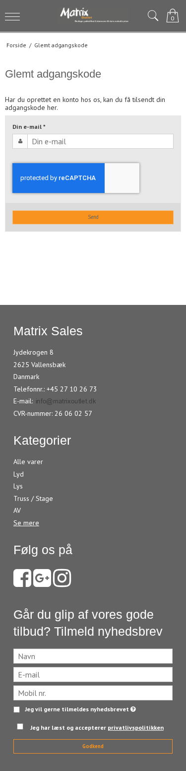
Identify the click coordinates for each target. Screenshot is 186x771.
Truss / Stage (33, 498)
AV (17, 510)
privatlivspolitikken (136, 727)
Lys (18, 486)
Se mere (26, 522)
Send (93, 216)
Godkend (93, 746)
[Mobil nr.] (93, 692)
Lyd (18, 474)
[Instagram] (62, 582)
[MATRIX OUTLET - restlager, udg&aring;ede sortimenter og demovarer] (93, 15)
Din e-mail (29, 126)
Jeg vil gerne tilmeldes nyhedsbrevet (78, 709)
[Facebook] (22, 582)
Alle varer (28, 461)
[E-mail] (93, 674)
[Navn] (93, 655)
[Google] (42, 582)
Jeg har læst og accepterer (97, 727)
